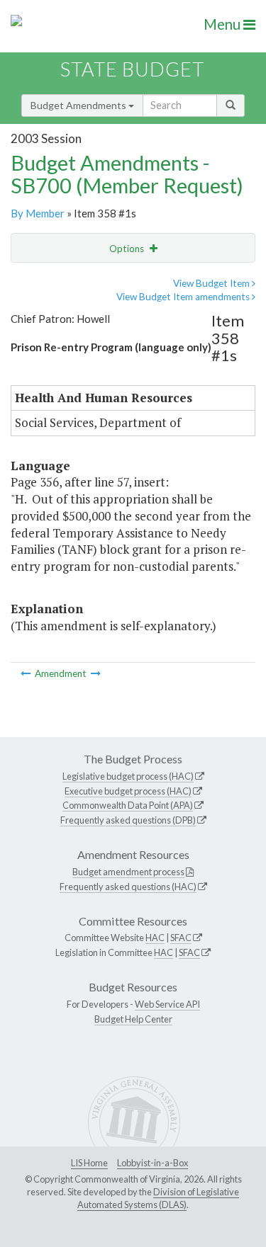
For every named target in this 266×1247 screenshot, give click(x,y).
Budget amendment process (128, 871)
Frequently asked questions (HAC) (128, 886)
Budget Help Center (133, 1019)
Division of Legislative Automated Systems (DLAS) (158, 1198)
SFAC (181, 937)
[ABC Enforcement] (96, 673)
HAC (155, 937)
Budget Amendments (79, 105)
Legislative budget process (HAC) (128, 776)
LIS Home (89, 1162)
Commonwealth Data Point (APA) (127, 805)
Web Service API (167, 1004)
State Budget (132, 69)
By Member (38, 213)
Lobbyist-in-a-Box (152, 1162)
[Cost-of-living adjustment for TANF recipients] (27, 673)
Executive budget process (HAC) (128, 791)
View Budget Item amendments (184, 296)
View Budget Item (212, 283)
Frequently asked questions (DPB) (128, 820)
